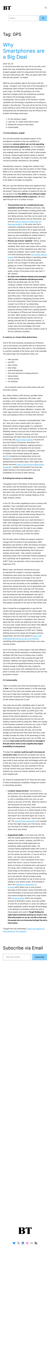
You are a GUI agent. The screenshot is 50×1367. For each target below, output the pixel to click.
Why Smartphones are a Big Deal (23, 51)
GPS (7, 456)
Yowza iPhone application (25, 821)
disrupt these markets (24, 440)
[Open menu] (45, 7)
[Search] (43, 18)
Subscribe (39, 957)
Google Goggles (18, 898)
